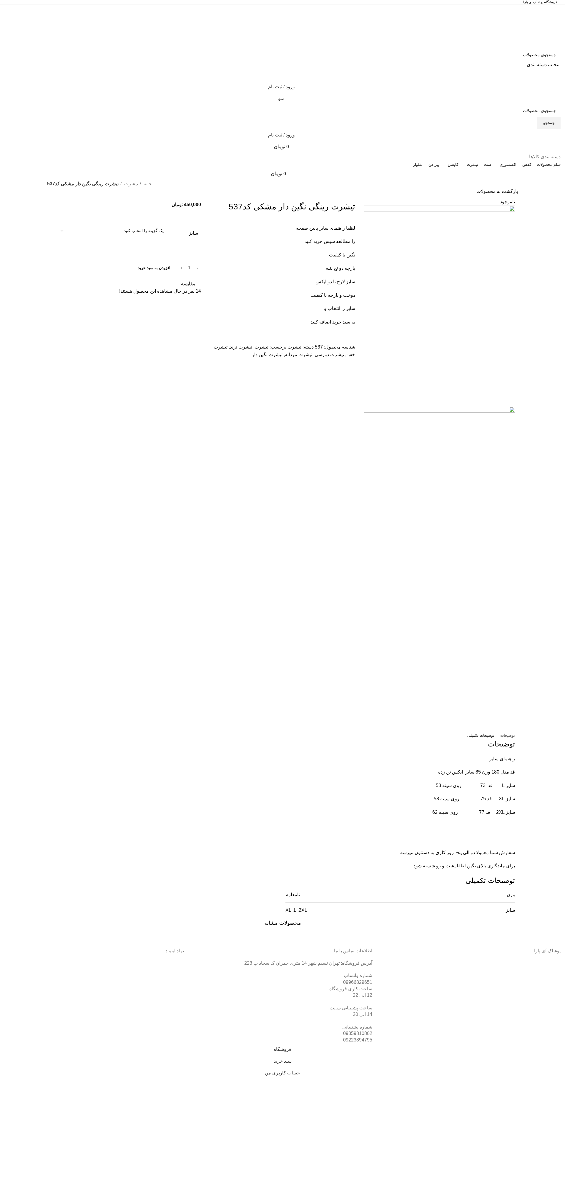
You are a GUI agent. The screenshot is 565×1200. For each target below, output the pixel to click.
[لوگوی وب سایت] (535, 26)
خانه (147, 183)
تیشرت (130, 183)
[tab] (507, 735)
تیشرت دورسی (329, 354)
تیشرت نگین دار (267, 354)
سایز (193, 233)
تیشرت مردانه (298, 354)
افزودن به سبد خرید (154, 268)
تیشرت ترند (241, 346)
